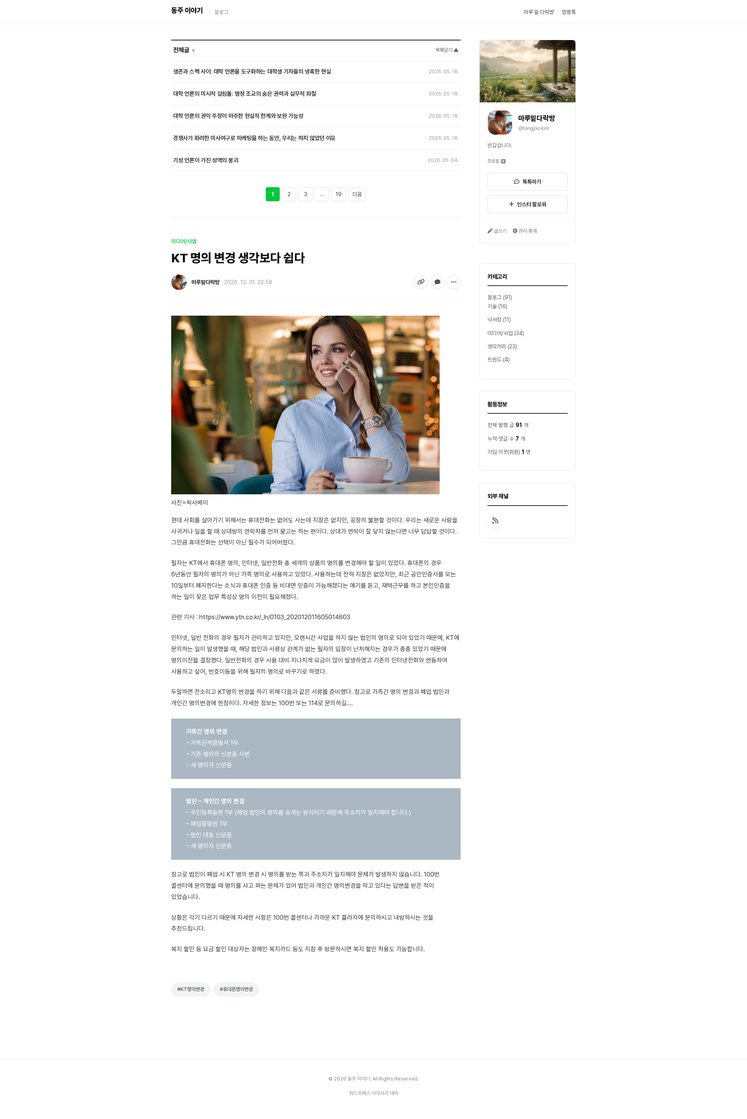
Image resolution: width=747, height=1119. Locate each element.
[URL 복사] (421, 282)
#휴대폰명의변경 (236, 989)
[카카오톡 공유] (437, 282)
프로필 (493, 161)
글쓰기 (500, 231)
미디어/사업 (500, 333)
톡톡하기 (532, 182)
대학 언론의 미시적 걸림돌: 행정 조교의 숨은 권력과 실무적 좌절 (244, 93)
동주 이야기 (187, 10)
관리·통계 (527, 231)
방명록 (569, 12)
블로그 (221, 12)
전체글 (184, 50)
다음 (357, 194)
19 (338, 194)
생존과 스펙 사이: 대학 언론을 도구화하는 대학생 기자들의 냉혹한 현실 (252, 71)
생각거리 (496, 346)
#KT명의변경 (190, 989)
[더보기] (454, 282)
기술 (492, 306)
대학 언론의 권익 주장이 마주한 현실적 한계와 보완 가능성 (238, 115)
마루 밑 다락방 (539, 12)
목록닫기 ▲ (447, 50)
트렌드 (494, 360)
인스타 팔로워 (531, 204)
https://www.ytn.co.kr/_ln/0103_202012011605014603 (274, 617)
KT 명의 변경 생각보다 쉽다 (238, 258)
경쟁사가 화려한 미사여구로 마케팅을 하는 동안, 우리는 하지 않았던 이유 (254, 138)
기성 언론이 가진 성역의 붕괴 (205, 160)
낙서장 (494, 319)
